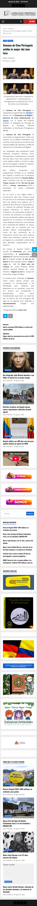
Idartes (5, 120)
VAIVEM (29, 113)
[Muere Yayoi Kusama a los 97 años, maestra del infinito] (18, 842)
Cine (5, 41)
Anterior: (17, 327)
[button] (3, 21)
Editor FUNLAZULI (9, 58)
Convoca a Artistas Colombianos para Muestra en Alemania (18, 665)
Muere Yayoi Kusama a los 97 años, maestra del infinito (15, 856)
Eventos (10, 41)
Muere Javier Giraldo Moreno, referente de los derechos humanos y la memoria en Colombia (18, 548)
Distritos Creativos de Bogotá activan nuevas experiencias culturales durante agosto (17, 409)
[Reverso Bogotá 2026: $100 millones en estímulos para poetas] (18, 776)
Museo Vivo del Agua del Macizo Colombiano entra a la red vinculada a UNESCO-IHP (17, 535)
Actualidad (8, 402)
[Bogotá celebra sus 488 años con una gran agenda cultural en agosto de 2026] (18, 428)
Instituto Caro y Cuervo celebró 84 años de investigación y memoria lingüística (17, 554)
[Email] (10, 316)
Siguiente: (18, 336)
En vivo (32, 21)
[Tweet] (5, 316)
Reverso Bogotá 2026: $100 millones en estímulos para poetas (16, 528)
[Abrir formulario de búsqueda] (21, 21)
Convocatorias (9, 784)
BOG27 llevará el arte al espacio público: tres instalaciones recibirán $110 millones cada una (17, 561)
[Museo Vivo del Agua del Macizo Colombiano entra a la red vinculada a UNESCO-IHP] (18, 808)
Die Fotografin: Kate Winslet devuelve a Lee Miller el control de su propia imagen (18, 376)
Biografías (8, 370)
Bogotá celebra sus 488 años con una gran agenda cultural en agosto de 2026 (18, 442)
